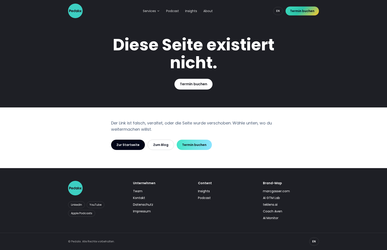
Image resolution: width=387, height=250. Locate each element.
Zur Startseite (128, 145)
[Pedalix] (75, 11)
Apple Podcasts (81, 213)
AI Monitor (270, 218)
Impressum (142, 211)
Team (137, 191)
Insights (191, 11)
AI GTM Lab (271, 198)
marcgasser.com (276, 191)
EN (278, 11)
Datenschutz (143, 204)
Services (149, 11)
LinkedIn (76, 205)
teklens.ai (270, 204)
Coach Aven (272, 211)
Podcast (172, 11)
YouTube (95, 205)
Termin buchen (302, 11)
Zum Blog (160, 145)
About (208, 11)
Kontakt (139, 198)
